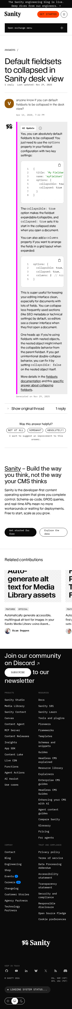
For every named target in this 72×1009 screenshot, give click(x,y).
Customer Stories (17, 894)
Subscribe (18, 672)
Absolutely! (55, 430)
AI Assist (11, 778)
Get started (48, 14)
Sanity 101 (46, 706)
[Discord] (65, 971)
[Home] (13, 14)
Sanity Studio (15, 699)
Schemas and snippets (46, 744)
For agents (46, 837)
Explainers (46, 774)
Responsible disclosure (46, 905)
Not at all (15, 430)
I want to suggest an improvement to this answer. (36, 437)
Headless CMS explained (47, 760)
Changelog (11, 888)
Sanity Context (15, 712)
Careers (10, 882)
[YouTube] (16, 971)
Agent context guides (48, 811)
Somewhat (35, 430)
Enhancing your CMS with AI (52, 801)
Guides (43, 752)
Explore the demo (51, 532)
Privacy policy (49, 852)
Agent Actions (15, 772)
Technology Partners (12, 908)
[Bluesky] (36, 971)
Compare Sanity (49, 819)
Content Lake (14, 754)
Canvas (9, 718)
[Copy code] (59, 165)
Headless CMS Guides (47, 791)
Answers (10, 50)
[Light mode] (8, 1001)
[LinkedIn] (26, 971)
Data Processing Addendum (49, 866)
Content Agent (15, 724)
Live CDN (11, 760)
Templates (45, 736)
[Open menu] (64, 14)
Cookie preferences (52, 919)
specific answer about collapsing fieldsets (42, 385)
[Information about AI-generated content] (40, 128)
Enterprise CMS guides (49, 782)
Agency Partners (16, 900)
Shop (8, 870)
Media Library (15, 706)
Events (9, 876)
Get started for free (19, 532)
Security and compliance (47, 895)
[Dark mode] (21, 1001)
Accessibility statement (48, 875)
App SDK (10, 748)
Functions (11, 766)
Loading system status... (28, 989)
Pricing (43, 831)
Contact (10, 852)
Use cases (11, 784)
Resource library (50, 768)
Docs (41, 699)
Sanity (13, 468)
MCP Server (12, 730)
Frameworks (46, 730)
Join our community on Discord (33, 659)
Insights (11, 742)
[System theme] (14, 1001)
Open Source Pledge (52, 913)
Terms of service (50, 858)
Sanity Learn (47, 712)
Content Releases (17, 736)
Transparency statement (47, 885)
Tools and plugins (51, 718)
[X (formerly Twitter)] (46, 971)
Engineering (13, 864)
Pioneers (44, 724)
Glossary (44, 825)
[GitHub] (7, 971)
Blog (8, 858)
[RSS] (56, 971)
